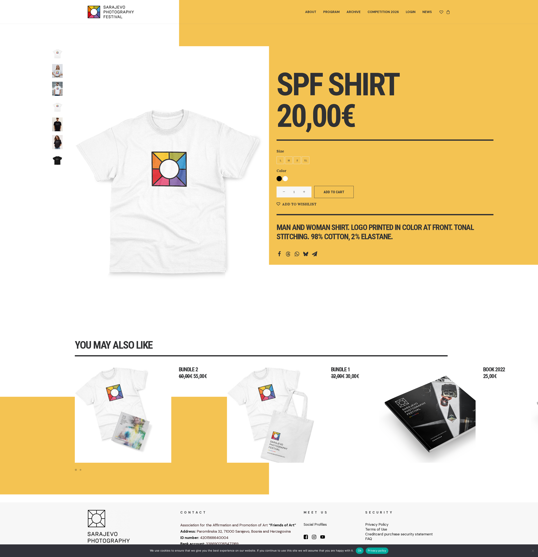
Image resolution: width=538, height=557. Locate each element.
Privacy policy (377, 550)
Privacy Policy (376, 524)
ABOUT (310, 12)
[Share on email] (314, 254)
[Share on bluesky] (306, 254)
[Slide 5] (57, 124)
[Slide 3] (57, 89)
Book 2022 (494, 369)
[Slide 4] (57, 107)
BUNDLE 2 (188, 369)
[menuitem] (310, 12)
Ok (360, 550)
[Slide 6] (57, 142)
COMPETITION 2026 (383, 12)
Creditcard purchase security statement (399, 534)
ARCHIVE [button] (354, 12)
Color (281, 170)
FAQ (368, 538)
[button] (167, 181)
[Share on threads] (288, 254)
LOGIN (410, 12)
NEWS (427, 12)
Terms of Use (376, 529)
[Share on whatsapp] (297, 254)
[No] (533, 551)
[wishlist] (442, 12)
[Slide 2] (57, 71)
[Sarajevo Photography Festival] (111, 12)
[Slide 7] (57, 160)
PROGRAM (331, 12)
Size (280, 151)
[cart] (447, 12)
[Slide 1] (57, 53)
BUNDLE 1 (340, 369)
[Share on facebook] (279, 254)
